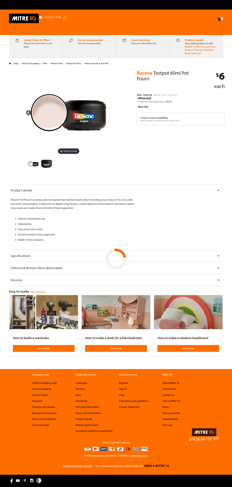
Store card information (88, 413)
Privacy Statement (129, 407)
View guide (44, 348)
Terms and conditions (44, 419)
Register (123, 383)
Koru (78, 395)
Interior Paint (56, 63)
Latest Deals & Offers (37, 40)
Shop (16, 63)
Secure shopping (41, 388)
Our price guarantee (90, 40)
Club (121, 395)
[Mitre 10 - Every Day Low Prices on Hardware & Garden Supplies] (24, 18)
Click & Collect (40, 395)
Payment (37, 401)
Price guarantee (171, 413)
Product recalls (194, 40)
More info (143, 106)
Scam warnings (40, 425)
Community (169, 388)
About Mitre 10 (171, 383)
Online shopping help (44, 383)
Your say (167, 425)
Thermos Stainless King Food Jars (199, 51)
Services (80, 388)
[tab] (116, 190)
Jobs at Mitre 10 (171, 401)
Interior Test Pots (74, 63)
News (166, 407)
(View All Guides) (38, 291)
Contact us (168, 395)
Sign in (123, 388)
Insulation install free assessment (94, 431)
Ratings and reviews (87, 425)
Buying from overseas (44, 413)
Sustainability (170, 419)
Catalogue (81, 383)
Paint (45, 63)
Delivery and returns (43, 407)
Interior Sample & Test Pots (96, 63)
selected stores (139, 455)
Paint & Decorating (30, 63)
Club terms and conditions (134, 401)
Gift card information (87, 407)
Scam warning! (140, 40)
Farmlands (81, 401)
